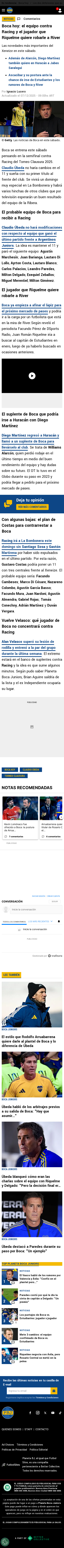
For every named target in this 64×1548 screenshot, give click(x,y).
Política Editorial (39, 1450)
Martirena (9, 552)
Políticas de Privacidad (14, 1450)
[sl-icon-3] (45, 1413)
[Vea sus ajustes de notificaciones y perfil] (58, 921)
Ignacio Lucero (16, 92)
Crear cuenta (53, 896)
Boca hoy (24, 3)
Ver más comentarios (32, 507)
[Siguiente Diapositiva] (61, 817)
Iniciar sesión (38, 896)
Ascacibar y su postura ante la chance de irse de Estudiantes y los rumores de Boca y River (34, 80)
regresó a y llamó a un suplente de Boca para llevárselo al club (30, 441)
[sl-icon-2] (38, 1413)
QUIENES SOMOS (11, 1429)
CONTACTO (41, 1429)
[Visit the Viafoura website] (55, 955)
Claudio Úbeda (13, 167)
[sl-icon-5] (60, 1413)
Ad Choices (8, 1445)
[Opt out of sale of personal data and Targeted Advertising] (5, 1542)
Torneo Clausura (15, 776)
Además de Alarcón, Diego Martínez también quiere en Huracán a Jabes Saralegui (34, 63)
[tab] (14, 921)
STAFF (28, 1429)
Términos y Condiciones (47, 1397)
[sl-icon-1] (30, 1413)
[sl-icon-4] (53, 1413)
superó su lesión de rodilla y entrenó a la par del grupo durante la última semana (28, 647)
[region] (32, 926)
